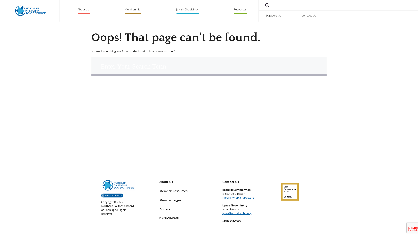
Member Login (170, 200)
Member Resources (173, 191)
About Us (83, 9)
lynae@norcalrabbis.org (237, 213)
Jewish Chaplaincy (187, 9)
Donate (164, 209)
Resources (240, 9)
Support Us (273, 15)
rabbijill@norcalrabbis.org (238, 197)
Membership (132, 9)
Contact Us (308, 15)
